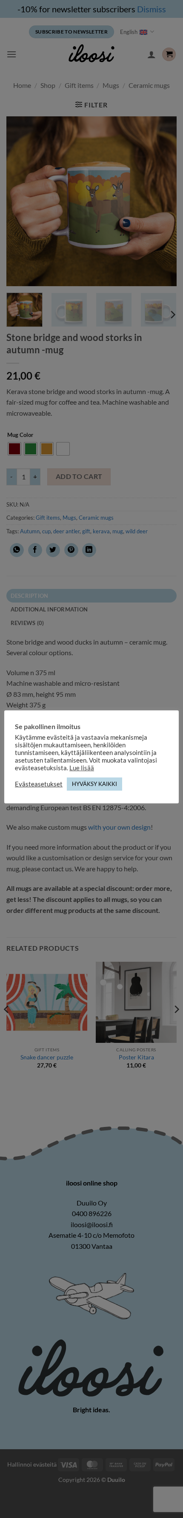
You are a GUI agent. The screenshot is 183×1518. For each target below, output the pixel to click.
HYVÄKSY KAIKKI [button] (94, 783)
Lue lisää (81, 768)
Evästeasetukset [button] (39, 784)
